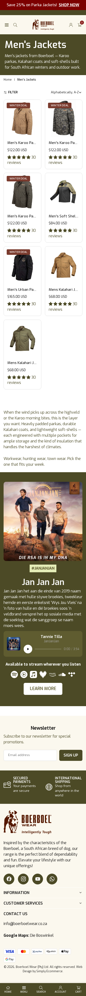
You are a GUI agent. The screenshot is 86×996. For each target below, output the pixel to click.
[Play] (28, 649)
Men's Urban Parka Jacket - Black (35, 289)
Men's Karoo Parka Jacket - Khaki (35, 142)
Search (41, 991)
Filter (13, 92)
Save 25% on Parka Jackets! (43, 4)
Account (60, 991)
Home (8, 80)
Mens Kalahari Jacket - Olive (30, 362)
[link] (22, 784)
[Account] (71, 24)
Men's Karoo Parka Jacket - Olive (34, 216)
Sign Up (71, 755)
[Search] (15, 24)
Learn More (43, 689)
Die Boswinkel (42, 935)
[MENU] (6, 24)
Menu (23, 991)
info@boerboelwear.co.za (25, 923)
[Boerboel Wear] (43, 24)
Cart (78, 991)
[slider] (48, 649)
